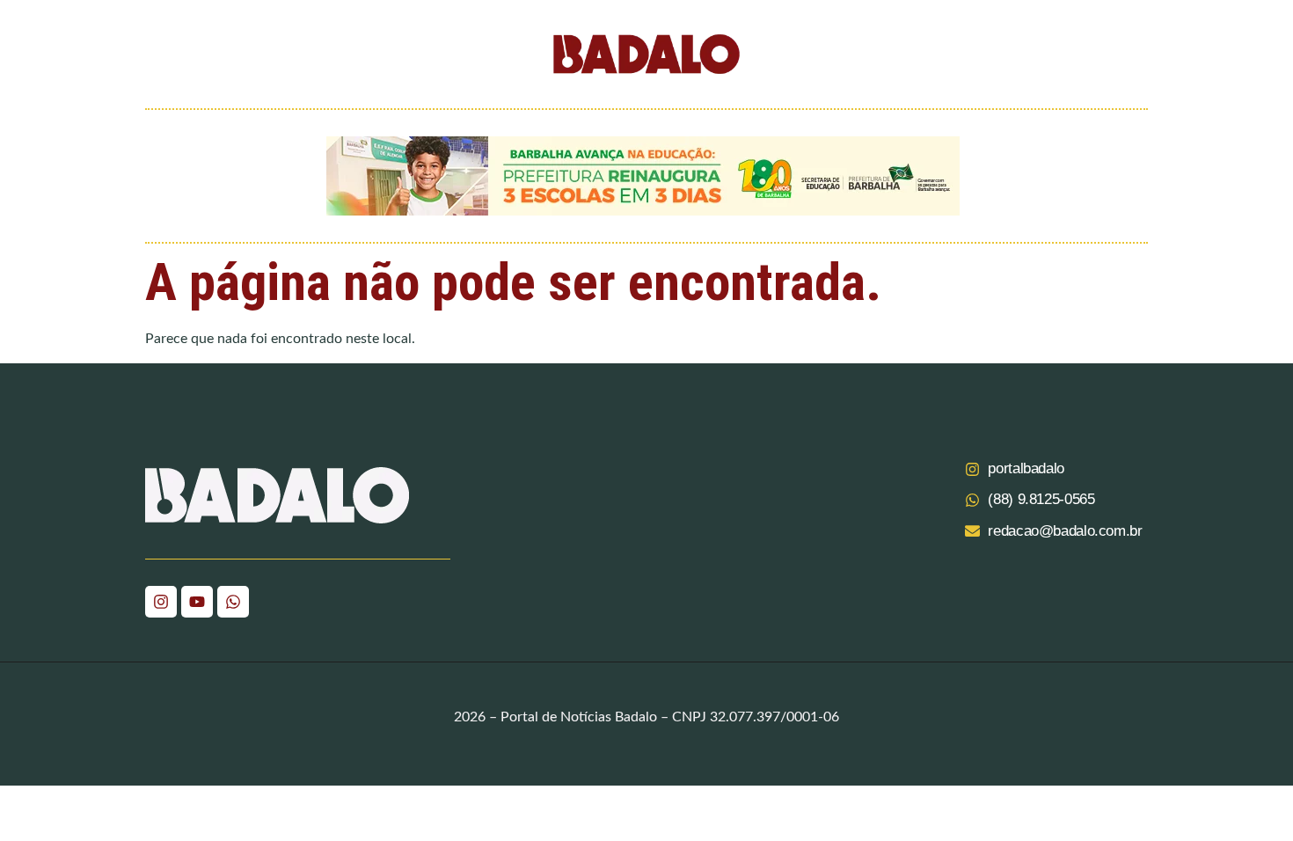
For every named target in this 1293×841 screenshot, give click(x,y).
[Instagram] (161, 602)
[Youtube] (197, 602)
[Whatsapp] (233, 602)
